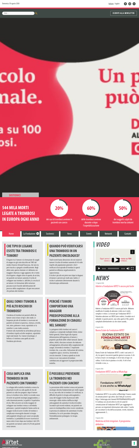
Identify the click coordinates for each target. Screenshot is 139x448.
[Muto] (128, 268)
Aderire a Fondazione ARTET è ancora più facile (115, 286)
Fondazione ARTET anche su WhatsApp (111, 372)
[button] (115, 260)
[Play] (99, 268)
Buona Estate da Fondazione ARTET (110, 330)
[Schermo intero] (132, 268)
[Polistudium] (103, 445)
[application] (116, 260)
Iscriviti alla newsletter (124, 13)
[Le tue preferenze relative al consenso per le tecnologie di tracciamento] (134, 443)
